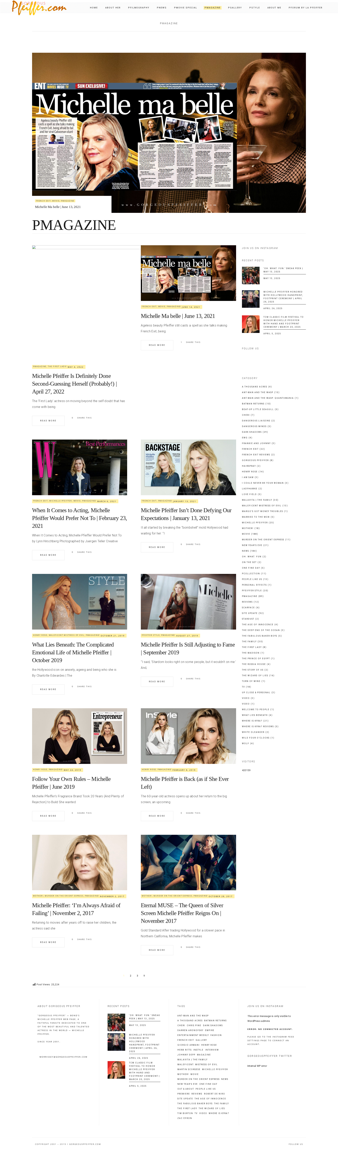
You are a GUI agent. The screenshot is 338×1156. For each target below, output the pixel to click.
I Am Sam (250, 477)
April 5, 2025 (272, 334)
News (249, 551)
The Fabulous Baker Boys (262, 636)
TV (246, 687)
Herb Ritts (184, 1050)
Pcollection (254, 574)
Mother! (38, 896)
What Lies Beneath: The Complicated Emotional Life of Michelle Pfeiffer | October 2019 (73, 652)
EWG (247, 438)
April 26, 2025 (273, 308)
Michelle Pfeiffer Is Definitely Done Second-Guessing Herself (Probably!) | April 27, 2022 (74, 384)
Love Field (252, 494)
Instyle (198, 1050)
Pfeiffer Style (151, 635)
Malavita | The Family (260, 500)
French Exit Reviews (258, 455)
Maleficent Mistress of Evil (66, 635)
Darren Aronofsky (190, 1030)
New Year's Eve (255, 545)
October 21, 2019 (113, 635)
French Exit (43, 193)
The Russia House (256, 664)
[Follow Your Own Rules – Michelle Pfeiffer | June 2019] (79, 736)
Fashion (216, 1035)
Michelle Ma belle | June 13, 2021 (178, 316)
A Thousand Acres (257, 387)
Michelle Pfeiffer (63, 193)
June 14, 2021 (191, 307)
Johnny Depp (186, 1055)
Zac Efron (184, 1118)
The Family (252, 641)
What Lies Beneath (257, 715)
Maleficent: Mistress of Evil (197, 1065)
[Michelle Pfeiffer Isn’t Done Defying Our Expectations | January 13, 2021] (188, 467)
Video (248, 698)
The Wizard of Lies (258, 675)
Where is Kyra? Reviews (260, 726)
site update (185, 1099)
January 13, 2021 (184, 501)
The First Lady (57, 366)
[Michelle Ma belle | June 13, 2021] (188, 273)
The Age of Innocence (260, 624)
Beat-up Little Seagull (260, 409)
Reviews (250, 602)
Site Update (253, 613)
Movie (80, 193)
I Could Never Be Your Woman (265, 483)
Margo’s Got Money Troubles (265, 511)
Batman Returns (256, 404)
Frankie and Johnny (259, 443)
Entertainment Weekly (193, 1035)
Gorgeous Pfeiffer (258, 460)
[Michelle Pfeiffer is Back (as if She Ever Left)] (188, 736)
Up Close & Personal (258, 692)
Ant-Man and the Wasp (261, 392)
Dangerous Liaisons (258, 421)
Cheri (248, 415)
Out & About (185, 1089)
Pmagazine (91, 193)
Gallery (201, 1040)
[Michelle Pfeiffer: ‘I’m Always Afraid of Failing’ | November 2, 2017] (79, 862)
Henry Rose (40, 635)
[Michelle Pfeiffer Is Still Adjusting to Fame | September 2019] (188, 602)
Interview (212, 1050)
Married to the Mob (258, 517)
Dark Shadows (255, 432)
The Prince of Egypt (258, 658)
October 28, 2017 (221, 896)
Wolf (248, 743)
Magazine (204, 1055)
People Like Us (255, 579)
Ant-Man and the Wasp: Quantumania (270, 398)
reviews (196, 1094)
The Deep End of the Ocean (263, 630)
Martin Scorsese (188, 1069)
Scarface (251, 608)
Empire (209, 1030)
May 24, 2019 (72, 770)
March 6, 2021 (106, 501)
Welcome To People (258, 709)
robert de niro (214, 1094)
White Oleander (255, 732)
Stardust (250, 619)
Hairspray (251, 466)
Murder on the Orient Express (64, 896)
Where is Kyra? (255, 721)
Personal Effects (257, 585)
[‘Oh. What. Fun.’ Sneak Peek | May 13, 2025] (251, 275)
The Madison (253, 653)
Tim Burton (185, 1113)
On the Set (252, 562)
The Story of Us (255, 670)
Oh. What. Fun (254, 557)
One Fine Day (253, 568)
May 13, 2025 (271, 278)
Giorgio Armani (188, 1045)
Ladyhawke (252, 489)
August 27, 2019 (187, 635)
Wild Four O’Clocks (258, 738)
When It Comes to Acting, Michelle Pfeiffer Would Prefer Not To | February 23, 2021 (79, 518)
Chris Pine (194, 1026)
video (203, 1113)
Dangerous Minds (256, 426)
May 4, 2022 (76, 367)
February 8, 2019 (184, 770)
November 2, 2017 (112, 896)
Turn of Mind (253, 681)
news (224, 1079)
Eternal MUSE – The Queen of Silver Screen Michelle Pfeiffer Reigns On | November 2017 (182, 913)
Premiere (183, 1094)
